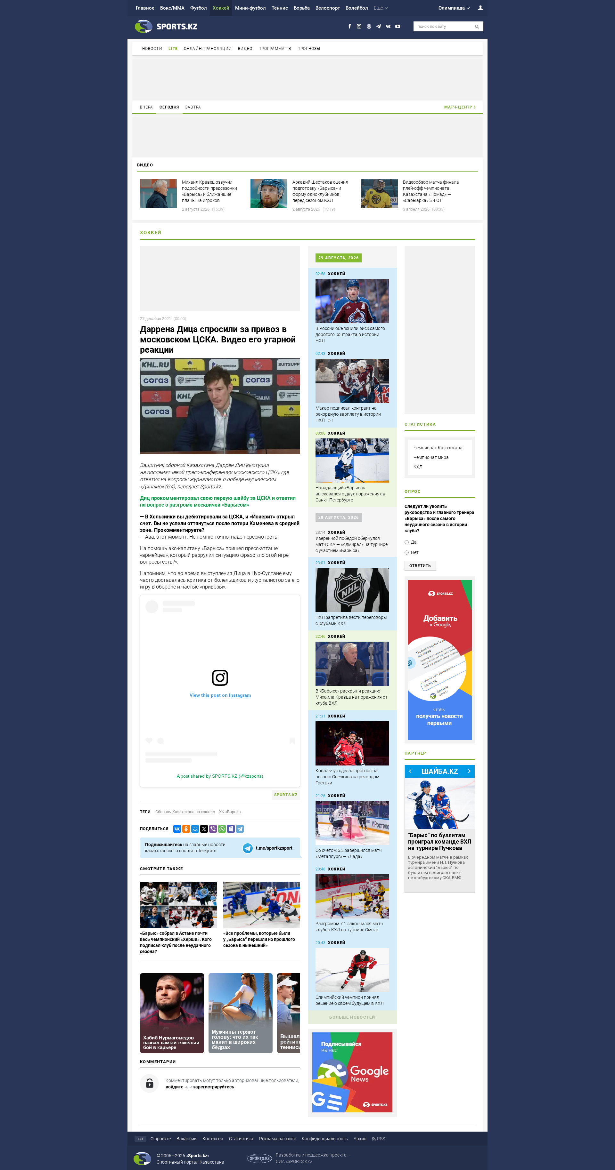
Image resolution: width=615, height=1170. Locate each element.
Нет (415, 552)
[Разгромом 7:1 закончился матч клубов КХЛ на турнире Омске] (352, 896)
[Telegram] (238, 829)
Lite (173, 48)
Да (414, 542)
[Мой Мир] (193, 829)
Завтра (193, 107)
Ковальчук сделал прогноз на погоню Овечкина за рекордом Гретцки (347, 776)
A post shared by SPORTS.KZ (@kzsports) (220, 776)
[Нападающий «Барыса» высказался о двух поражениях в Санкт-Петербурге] (352, 460)
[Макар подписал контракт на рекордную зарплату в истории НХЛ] (352, 381)
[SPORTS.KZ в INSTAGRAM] (359, 26)
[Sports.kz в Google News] (352, 1110)
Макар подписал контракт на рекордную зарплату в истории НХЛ (348, 414)
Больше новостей (352, 1017)
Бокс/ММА (172, 8)
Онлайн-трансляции (208, 48)
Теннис (280, 8)
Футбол (198, 8)
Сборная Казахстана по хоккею (185, 811)
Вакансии (186, 1138)
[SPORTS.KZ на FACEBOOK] (349, 26)
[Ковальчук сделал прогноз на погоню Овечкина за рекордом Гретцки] (352, 743)
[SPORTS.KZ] (440, 660)
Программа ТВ (274, 48)
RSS (381, 1138)
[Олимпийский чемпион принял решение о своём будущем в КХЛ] (352, 970)
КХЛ (418, 466)
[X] (202, 829)
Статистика (241, 1138)
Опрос (413, 491)
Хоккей (221, 8)
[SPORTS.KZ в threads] (368, 26)
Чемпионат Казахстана (438, 447)
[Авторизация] (477, 7)
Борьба (302, 8)
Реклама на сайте (277, 1138)
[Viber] (211, 829)
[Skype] (229, 829)
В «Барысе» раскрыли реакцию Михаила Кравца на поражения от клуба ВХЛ (352, 697)
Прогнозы (309, 48)
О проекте (161, 1138)
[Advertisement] (307, 79)
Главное (145, 8)
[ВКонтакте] (175, 829)
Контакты (212, 1138)
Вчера (146, 107)
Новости (152, 48)
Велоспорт (328, 8)
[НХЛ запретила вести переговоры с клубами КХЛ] (352, 590)
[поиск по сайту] (477, 27)
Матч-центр (458, 107)
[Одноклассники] (184, 829)
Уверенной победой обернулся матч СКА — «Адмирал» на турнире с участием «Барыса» (352, 544)
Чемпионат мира (431, 457)
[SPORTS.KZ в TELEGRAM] (378, 26)
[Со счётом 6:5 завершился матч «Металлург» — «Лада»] (352, 823)
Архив (360, 1138)
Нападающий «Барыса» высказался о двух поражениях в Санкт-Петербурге (350, 493)
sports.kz (286, 795)
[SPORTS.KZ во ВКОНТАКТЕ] (388, 26)
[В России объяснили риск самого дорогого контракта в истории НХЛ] (352, 301)
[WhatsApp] (220, 829)
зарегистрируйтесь (213, 1086)
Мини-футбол (250, 8)
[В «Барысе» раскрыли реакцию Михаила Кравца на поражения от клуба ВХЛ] (352, 664)
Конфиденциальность (325, 1138)
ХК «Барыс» (230, 811)
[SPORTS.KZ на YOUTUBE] (397, 26)
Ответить (420, 566)
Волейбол (357, 8)
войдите (175, 1086)
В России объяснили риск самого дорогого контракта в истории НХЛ (350, 334)
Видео (245, 48)
